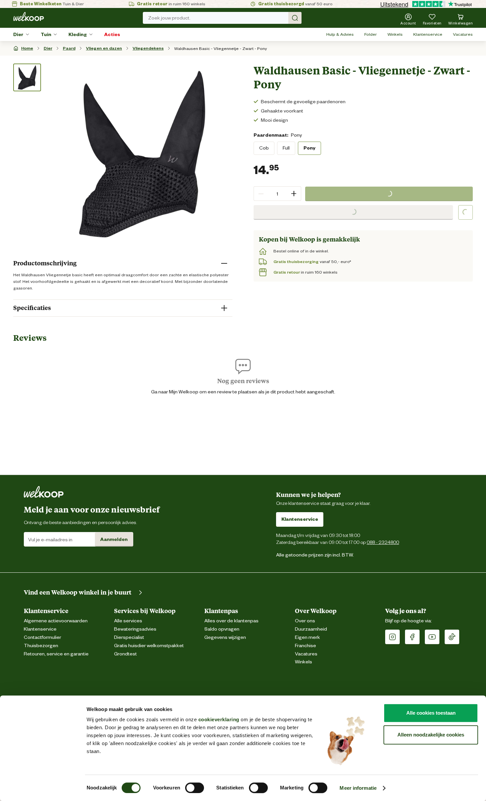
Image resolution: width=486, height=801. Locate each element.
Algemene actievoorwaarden (56, 620)
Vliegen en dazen (104, 48)
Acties (112, 34)
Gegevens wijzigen (225, 637)
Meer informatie (358, 788)
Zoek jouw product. (169, 18)
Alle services (128, 620)
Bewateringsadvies (135, 629)
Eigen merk (307, 637)
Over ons (305, 620)
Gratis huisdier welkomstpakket (149, 645)
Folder (370, 34)
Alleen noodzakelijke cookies (430, 734)
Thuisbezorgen (41, 645)
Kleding (77, 34)
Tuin (46, 34)
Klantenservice (427, 34)
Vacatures (463, 34)
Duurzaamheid (311, 629)
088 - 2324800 (383, 542)
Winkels (395, 34)
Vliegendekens (148, 48)
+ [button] (294, 193)
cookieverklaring (218, 719)
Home (27, 48)
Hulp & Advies (340, 34)
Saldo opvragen (221, 629)
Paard (69, 48)
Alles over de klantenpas (231, 620)
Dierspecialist (129, 637)
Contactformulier (42, 637)
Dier (18, 34)
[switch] (194, 787)
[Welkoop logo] (28, 16)
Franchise (305, 645)
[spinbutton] (277, 193)
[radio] (264, 148)
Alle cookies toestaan (431, 713)
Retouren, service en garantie (56, 653)
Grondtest (125, 653)
